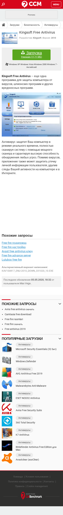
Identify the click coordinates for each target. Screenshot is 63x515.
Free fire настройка (14, 247)
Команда (18, 476)
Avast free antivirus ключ (17, 251)
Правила (19, 486)
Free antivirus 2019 (15, 329)
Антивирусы (51, 24)
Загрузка (31, 54)
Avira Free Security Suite (29, 410)
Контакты (49, 481)
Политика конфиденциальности (24, 481)
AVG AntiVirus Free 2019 (29, 373)
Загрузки (14, 24)
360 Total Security (25, 422)
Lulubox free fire (12, 259)
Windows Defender (26, 361)
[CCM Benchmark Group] (32, 496)
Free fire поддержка (14, 243)
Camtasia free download (18, 314)
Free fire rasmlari (14, 319)
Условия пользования (36, 476)
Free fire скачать (14, 324)
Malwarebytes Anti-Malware (31, 385)
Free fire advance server (16, 255)
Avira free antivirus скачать (19, 309)
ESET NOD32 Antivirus (28, 398)
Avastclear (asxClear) (27, 459)
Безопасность (32, 24)
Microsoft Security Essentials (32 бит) (36, 349)
